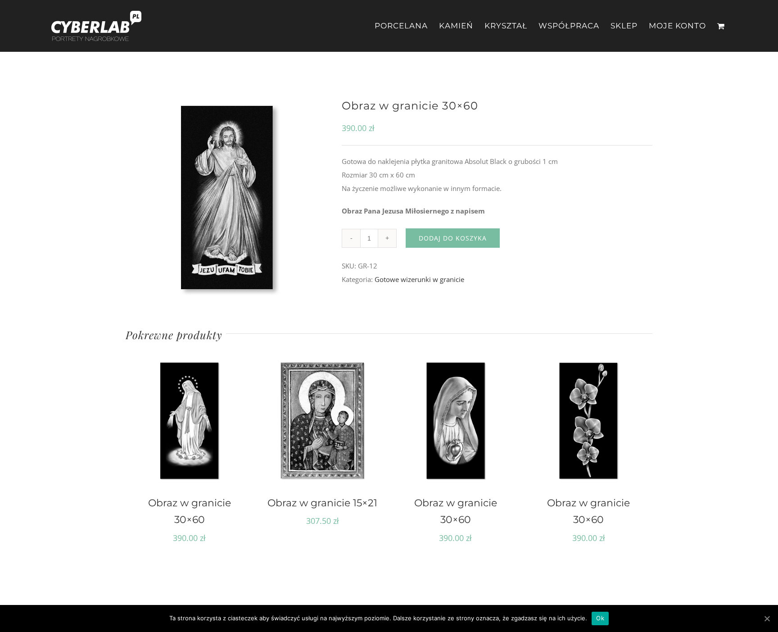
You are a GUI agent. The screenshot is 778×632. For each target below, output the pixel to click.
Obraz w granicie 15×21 (322, 503)
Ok (600, 618)
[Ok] (766, 618)
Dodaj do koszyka (453, 238)
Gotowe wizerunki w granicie (419, 279)
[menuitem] (407, 25)
